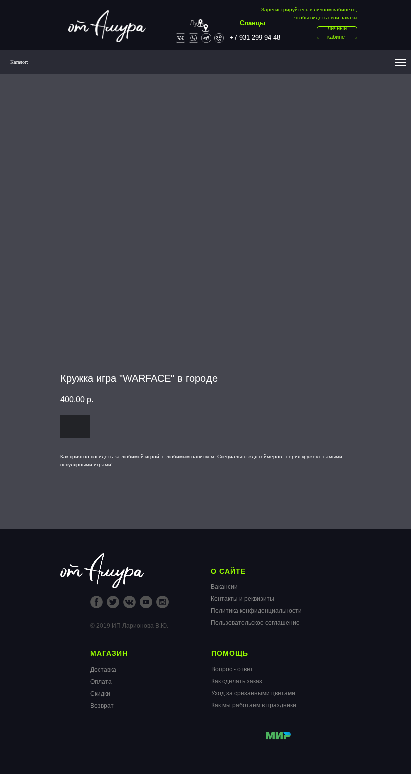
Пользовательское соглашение (255, 622)
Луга (197, 23)
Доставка (103, 669)
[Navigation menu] (400, 62)
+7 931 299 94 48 (255, 37)
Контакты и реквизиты (242, 598)
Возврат (102, 705)
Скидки (100, 693)
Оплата (101, 681)
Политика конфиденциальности (256, 610)
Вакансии (224, 586)
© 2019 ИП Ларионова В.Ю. (129, 625)
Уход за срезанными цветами (253, 693)
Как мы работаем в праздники (253, 705)
